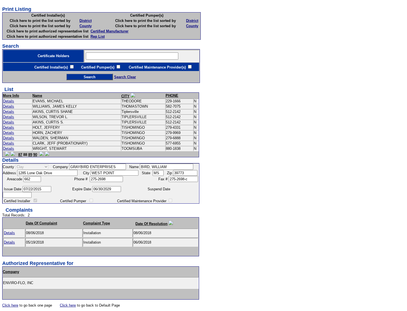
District (85, 21)
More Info (11, 95)
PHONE (172, 95)
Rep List (98, 36)
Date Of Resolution (151, 224)
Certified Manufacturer (109, 31)
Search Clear (125, 77)
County (85, 26)
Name (37, 95)
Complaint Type (96, 223)
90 (35, 155)
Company (11, 272)
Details (8, 101)
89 (30, 155)
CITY (125, 96)
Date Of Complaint (41, 223)
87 (20, 155)
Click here (10, 305)
